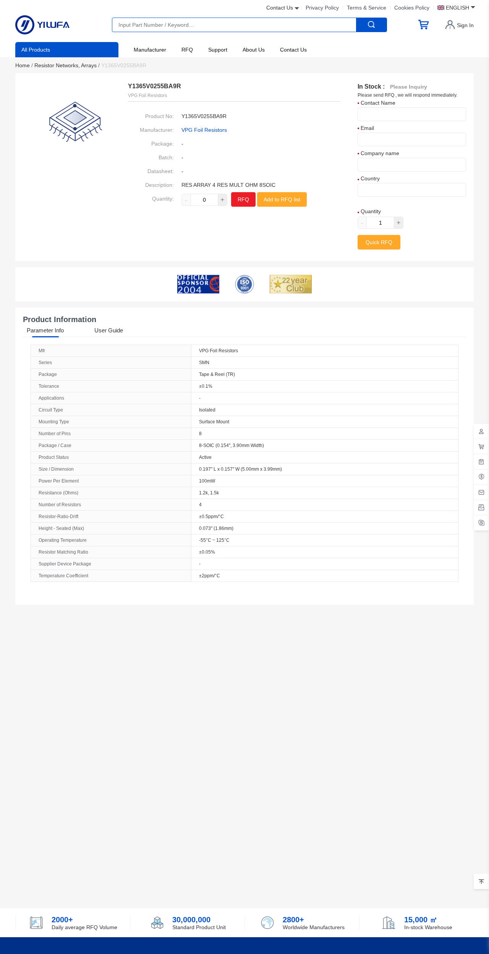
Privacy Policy (322, 8)
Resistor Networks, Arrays (67, 65)
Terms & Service (366, 8)
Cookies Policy (411, 8)
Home (24, 65)
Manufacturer (150, 50)
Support (217, 50)
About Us (254, 50)
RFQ (187, 50)
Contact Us (293, 50)
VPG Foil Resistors (204, 130)
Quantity (370, 211)
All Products (35, 50)
